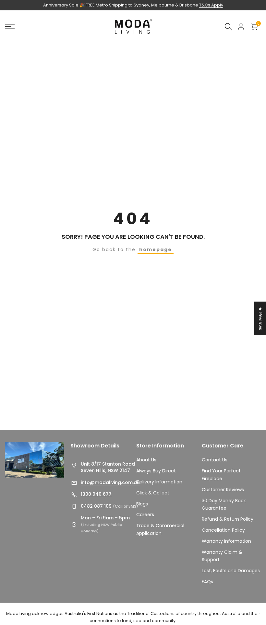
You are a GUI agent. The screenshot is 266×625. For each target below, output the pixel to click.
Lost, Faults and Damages (231, 570)
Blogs (142, 504)
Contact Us (214, 460)
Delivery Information (159, 482)
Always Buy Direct (156, 471)
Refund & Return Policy (227, 519)
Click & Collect (152, 493)
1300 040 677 (96, 494)
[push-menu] (10, 26)
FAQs (207, 581)
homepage (155, 249)
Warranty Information (226, 541)
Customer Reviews (223, 489)
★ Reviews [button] (260, 318)
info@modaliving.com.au (110, 482)
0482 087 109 (96, 506)
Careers (145, 514)
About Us (146, 460)
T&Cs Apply (211, 5)
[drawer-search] (228, 26)
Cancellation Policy (223, 530)
